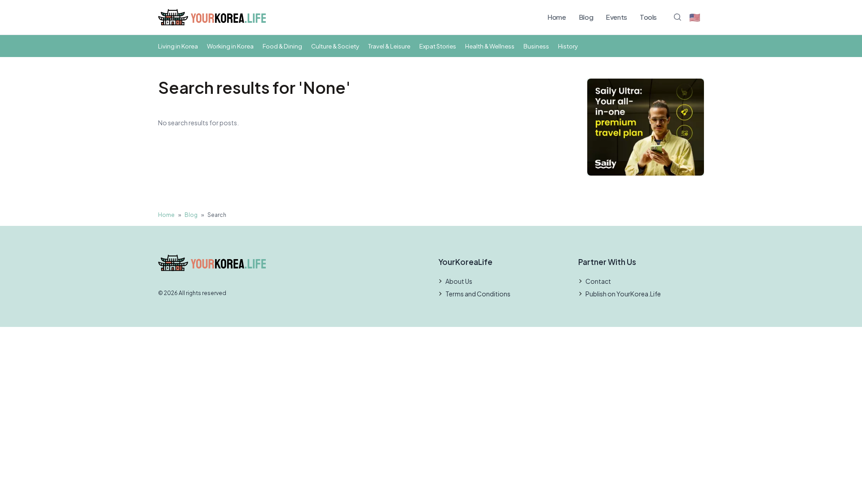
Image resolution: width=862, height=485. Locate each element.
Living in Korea (178, 46)
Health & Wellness (490, 46)
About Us (458, 281)
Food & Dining (282, 46)
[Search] (677, 17)
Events (616, 17)
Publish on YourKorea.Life (623, 294)
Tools (648, 17)
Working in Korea (230, 46)
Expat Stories (437, 46)
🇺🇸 (694, 16)
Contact (598, 281)
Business (536, 46)
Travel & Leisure (389, 46)
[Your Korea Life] (212, 17)
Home (556, 17)
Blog (586, 17)
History (568, 46)
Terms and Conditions (477, 294)
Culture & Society (335, 46)
